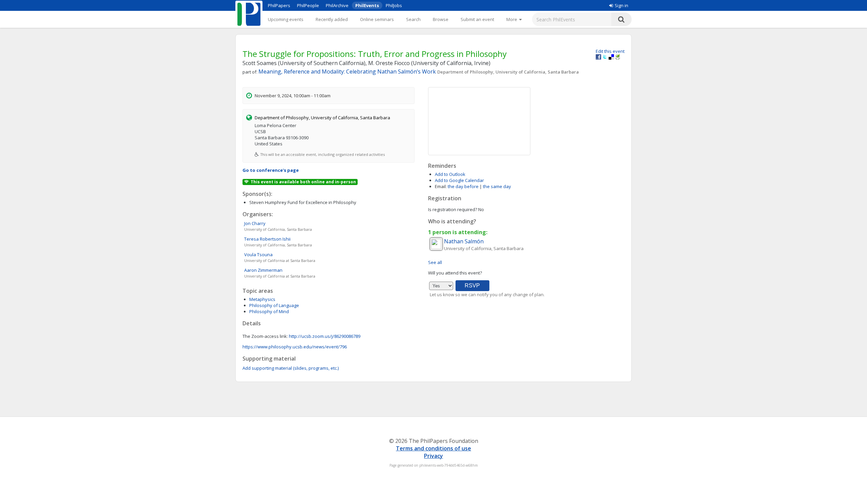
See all (435, 262)
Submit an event (477, 19)
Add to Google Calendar (459, 180)
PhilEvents (367, 5)
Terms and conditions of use (433, 448)
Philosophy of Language (274, 305)
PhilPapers (279, 5)
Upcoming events (285, 19)
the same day (497, 186)
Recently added (332, 19)
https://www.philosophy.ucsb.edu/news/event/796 (294, 347)
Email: (441, 186)
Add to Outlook (450, 174)
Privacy (433, 456)
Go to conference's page (270, 170)
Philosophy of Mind (269, 311)
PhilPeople (308, 5)
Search (413, 19)
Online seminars (377, 19)
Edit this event (610, 51)
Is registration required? (452, 209)
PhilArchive (337, 5)
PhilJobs (394, 5)
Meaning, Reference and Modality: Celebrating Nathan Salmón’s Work (347, 71)
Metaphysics (262, 299)
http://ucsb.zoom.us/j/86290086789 (324, 336)
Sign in (621, 5)
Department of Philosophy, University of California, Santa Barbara (508, 72)
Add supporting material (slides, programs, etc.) (290, 368)
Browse (440, 19)
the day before (463, 186)
